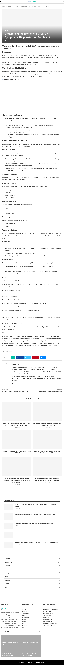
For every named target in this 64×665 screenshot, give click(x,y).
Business (10, 6)
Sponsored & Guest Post (50, 623)
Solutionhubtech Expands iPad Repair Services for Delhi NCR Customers (35, 514)
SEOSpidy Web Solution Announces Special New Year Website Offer (33, 533)
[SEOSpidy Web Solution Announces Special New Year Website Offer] (47, 439)
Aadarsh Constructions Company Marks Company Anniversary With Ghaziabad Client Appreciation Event (36, 543)
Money (32, 573)
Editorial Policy (47, 619)
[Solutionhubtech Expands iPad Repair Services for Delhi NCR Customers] (47, 411)
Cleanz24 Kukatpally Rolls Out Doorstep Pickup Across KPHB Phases (34, 523)
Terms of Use (47, 615)
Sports (32, 583)
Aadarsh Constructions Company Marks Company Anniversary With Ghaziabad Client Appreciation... (17, 480)
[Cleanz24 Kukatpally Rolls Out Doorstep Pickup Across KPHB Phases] (16, 439)
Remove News (47, 621)
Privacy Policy (47, 611)
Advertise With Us (48, 613)
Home (3, 6)
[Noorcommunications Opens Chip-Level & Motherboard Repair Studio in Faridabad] (47, 466)
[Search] (63, 1)
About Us (46, 609)
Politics (32, 576)
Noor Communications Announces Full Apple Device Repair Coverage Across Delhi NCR (36, 505)
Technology (32, 587)
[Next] (40, 631)
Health (32, 569)
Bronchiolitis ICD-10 (8, 351)
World (32, 591)
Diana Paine (9, 40)
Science (32, 580)
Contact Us (54, 609)
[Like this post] (13, 357)
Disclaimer (46, 617)
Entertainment (32, 562)
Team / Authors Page (49, 625)
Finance (32, 565)
